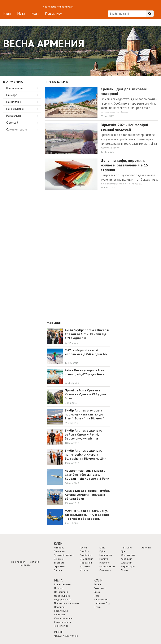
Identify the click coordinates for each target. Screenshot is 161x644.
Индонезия (86, 558)
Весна (97, 584)
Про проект (18, 561)
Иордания (86, 562)
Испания (85, 566)
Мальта (103, 558)
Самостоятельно (16, 129)
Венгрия (59, 558)
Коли (35, 13)
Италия (84, 570)
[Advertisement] (22, 196)
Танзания (126, 547)
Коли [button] (98, 580)
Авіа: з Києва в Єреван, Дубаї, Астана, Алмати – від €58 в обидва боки (87, 495)
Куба (102, 551)
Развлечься (13, 116)
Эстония (146, 547)
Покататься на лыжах (66, 603)
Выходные (100, 588)
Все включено (15, 88)
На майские (101, 599)
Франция (126, 558)
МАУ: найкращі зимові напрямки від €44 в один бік (86, 352)
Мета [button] (58, 580)
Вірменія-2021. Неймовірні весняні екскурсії (124, 127)
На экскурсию (15, 109)
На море (11, 95)
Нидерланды (107, 566)
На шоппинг (13, 102)
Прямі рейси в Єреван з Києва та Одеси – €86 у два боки (85, 394)
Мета (21, 13)
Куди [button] (58, 543)
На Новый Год (102, 603)
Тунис (124, 551)
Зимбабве (86, 555)
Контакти (25, 564)
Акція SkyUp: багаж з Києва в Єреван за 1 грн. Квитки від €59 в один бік (87, 334)
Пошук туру (53, 13)
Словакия (105, 570)
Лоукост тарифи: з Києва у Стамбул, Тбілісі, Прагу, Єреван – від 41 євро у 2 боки (87, 474)
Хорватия (126, 562)
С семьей (12, 122)
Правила (59, 606)
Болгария (59, 551)
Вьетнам (59, 562)
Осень (97, 606)
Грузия (83, 547)
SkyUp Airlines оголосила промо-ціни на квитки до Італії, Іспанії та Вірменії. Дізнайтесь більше (84, 416)
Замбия (84, 551)
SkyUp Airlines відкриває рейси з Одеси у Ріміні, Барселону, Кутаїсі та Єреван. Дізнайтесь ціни (83, 436)
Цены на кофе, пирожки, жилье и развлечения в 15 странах (124, 165)
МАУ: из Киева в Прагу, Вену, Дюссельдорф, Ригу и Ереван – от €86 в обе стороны (87, 515)
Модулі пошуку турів (66, 635)
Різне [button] (58, 632)
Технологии (61, 625)
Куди (7, 13)
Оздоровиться (62, 599)
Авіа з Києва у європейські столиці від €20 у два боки (85, 372)
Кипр (102, 547)
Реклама (34, 561)
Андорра (59, 547)
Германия (59, 566)
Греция (58, 570)
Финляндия (128, 555)
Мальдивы (105, 555)
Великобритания (64, 555)
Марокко (104, 562)
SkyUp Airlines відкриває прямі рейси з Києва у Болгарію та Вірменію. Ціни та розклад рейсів (85, 456)
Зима (97, 591)
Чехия (124, 570)
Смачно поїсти (62, 622)
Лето (96, 595)
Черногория (128, 566)
